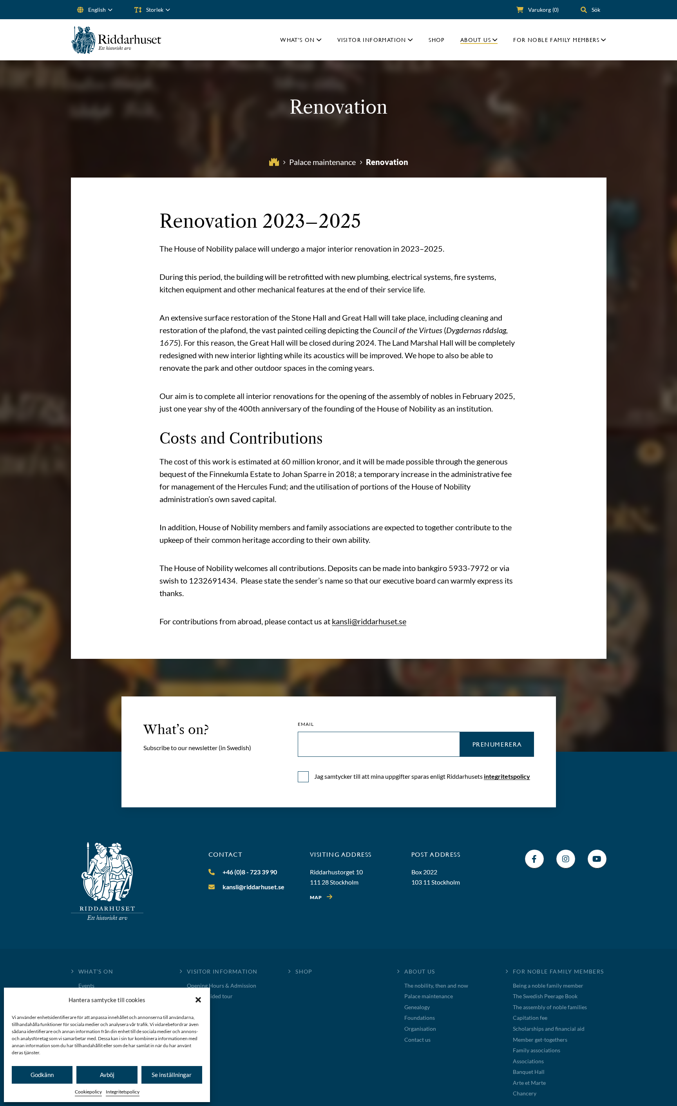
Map (316, 897)
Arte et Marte (529, 1082)
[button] (198, 1000)
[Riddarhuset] (116, 39)
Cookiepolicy (88, 1092)
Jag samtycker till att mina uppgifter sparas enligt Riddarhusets (422, 776)
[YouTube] (597, 859)
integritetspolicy (507, 776)
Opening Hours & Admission (221, 985)
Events (86, 985)
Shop (437, 40)
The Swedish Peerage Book (545, 996)
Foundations (419, 1017)
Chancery (524, 1093)
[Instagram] (565, 859)
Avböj (107, 1074)
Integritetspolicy (122, 1092)
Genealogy (417, 1007)
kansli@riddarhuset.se (369, 621)
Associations (528, 1061)
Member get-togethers (540, 1039)
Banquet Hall (529, 1071)
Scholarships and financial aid (549, 1028)
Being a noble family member (548, 985)
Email (306, 724)
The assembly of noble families (550, 1007)
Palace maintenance (428, 996)
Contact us (417, 1039)
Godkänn (42, 1074)
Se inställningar (172, 1074)
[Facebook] (534, 859)
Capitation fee (530, 1017)
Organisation (420, 1028)
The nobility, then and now (436, 985)
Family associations (536, 1050)
